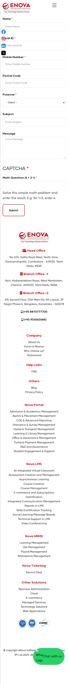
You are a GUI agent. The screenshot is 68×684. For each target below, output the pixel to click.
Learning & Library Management (34, 433)
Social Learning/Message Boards (34, 514)
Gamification (34, 497)
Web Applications (34, 611)
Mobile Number (13, 57)
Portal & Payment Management (34, 442)
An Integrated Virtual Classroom (34, 470)
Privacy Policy (34, 392)
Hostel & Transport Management (34, 429)
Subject (8, 114)
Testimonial (34, 355)
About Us (34, 342)
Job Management (34, 547)
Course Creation (34, 484)
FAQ (34, 371)
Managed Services (34, 602)
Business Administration (34, 589)
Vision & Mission (34, 346)
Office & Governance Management (34, 438)
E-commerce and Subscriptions (34, 492)
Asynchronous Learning (34, 479)
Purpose (9, 94)
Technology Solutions (34, 607)
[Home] (17, 7)
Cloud (34, 593)
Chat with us (52, 656)
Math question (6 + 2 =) (19, 177)
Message (9, 133)
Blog (34, 388)
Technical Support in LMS (34, 519)
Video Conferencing (34, 523)
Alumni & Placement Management (34, 416)
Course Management (34, 488)
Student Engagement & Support (34, 451)
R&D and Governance (34, 447)
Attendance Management (34, 556)
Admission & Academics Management (34, 411)
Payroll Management (34, 551)
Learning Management (34, 543)
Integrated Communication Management (34, 501)
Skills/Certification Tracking (34, 510)
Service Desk (34, 572)
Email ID (8, 38)
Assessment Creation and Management (34, 475)
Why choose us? (34, 351)
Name (7, 18)
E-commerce (34, 598)
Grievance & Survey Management (34, 425)
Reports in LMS (34, 506)
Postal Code (12, 75)
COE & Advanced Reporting (34, 420)
